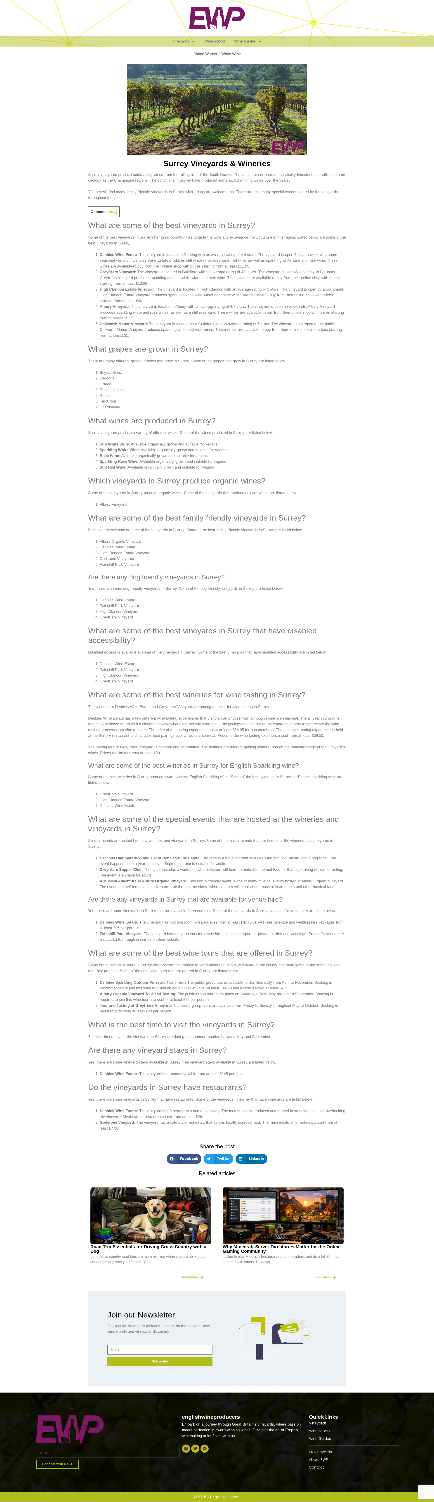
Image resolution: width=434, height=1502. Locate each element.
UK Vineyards (320, 1452)
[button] (184, 1159)
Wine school (214, 41)
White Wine (231, 54)
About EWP (318, 1459)
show (112, 212)
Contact (316, 1467)
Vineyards (180, 41)
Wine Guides (245, 41)
